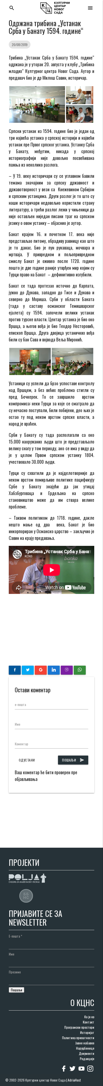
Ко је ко (89, 1016)
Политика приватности (78, 1037)
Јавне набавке (84, 1042)
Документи (86, 1053)
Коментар (21, 743)
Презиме (15, 971)
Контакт (88, 1021)
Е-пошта (15, 936)
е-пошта (20, 704)
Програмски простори (79, 1027)
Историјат (87, 1032)
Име (17, 724)
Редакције (87, 1058)
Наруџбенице (85, 1048)
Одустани (27, 760)
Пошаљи (73, 760)
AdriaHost (74, 1080)
